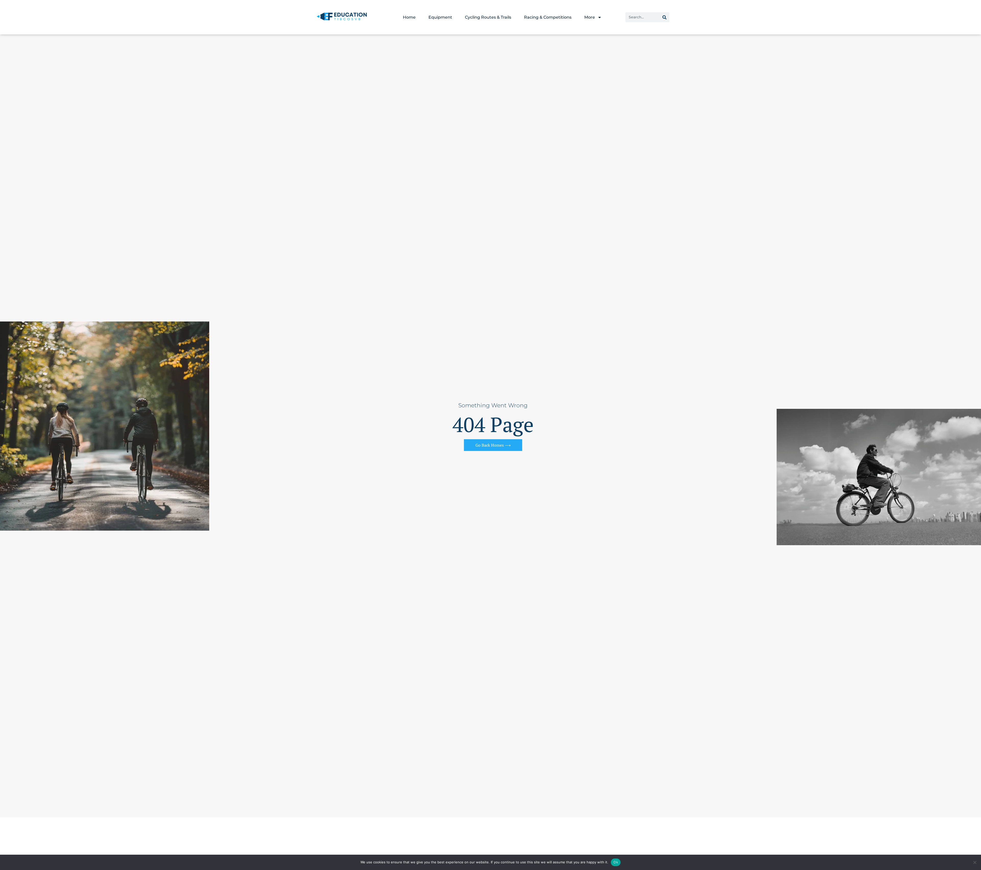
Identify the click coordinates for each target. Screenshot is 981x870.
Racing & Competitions (547, 17)
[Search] (664, 17)
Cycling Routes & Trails (488, 17)
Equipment (440, 17)
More (589, 17)
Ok (615, 862)
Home (409, 17)
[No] (974, 862)
